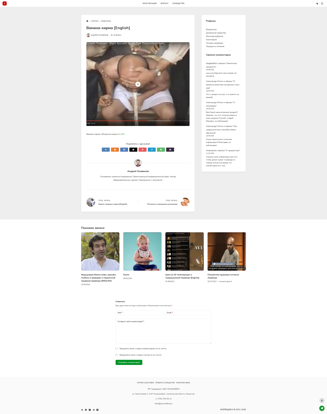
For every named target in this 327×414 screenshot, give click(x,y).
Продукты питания (215, 46)
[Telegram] (152, 150)
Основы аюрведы (214, 43)
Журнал (164, 3)
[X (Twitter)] (133, 150)
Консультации (150, 3)
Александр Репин (214, 81)
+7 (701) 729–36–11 (163, 399)
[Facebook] (124, 150)
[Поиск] (322, 3)
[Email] (170, 150)
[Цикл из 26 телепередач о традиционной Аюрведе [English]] (142, 251)
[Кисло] (100, 251)
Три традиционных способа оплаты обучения (221, 129)
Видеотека (211, 29)
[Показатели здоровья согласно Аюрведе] (185, 251)
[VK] (106, 150)
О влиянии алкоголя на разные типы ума (222, 84)
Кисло (84, 274)
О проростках (232, 150)
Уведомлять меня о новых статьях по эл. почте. (140, 352)
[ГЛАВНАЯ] (87, 21)
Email (170, 309)
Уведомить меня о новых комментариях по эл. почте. (143, 345)
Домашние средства (216, 32)
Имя (120, 309)
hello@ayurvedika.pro (163, 403)
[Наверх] (321, 400)
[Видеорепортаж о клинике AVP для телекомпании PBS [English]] (227, 251)
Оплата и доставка (145, 383)
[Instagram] (90, 410)
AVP (122, 134)
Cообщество (178, 3)
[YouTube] (97, 410)
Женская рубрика (214, 36)
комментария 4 (183, 281)
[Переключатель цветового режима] (317, 3)
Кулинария (211, 39)
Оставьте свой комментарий (131, 318)
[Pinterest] (143, 150)
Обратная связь (183, 383)
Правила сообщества (165, 383)
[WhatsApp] (161, 150)
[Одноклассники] (115, 150)
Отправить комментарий (129, 359)
